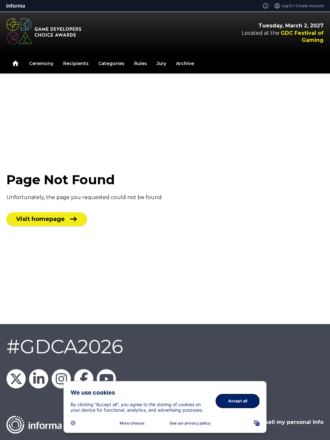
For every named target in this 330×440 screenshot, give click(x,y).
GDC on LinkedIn (38, 378)
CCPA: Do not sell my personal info (275, 422)
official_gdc (61, 378)
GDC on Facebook (83, 378)
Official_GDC (16, 378)
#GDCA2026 (64, 346)
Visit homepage (40, 219)
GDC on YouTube (106, 378)
